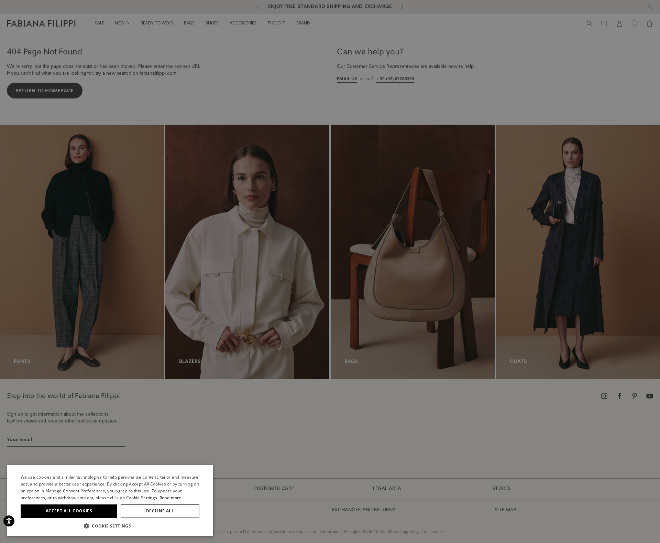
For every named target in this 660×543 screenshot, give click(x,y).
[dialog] (330, 271)
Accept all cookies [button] (69, 511)
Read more (171, 498)
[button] (110, 525)
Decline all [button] (160, 511)
